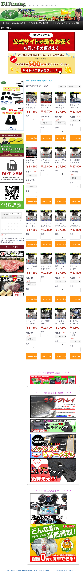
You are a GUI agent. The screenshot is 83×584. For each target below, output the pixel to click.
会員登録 (75, 23)
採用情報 (24, 570)
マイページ (66, 23)
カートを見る (54, 23)
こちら (18, 240)
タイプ (28, 172)
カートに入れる (32, 138)
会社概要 (6, 23)
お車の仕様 (45, 116)
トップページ (11, 570)
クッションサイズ (74, 334)
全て (27, 81)
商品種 (72, 117)
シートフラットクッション (41, 81)
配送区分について (48, 570)
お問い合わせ (6, 28)
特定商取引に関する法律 (38, 23)
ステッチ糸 (30, 180)
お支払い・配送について (35, 570)
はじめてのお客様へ (19, 23)
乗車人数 (58, 117)
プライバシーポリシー (60, 570)
